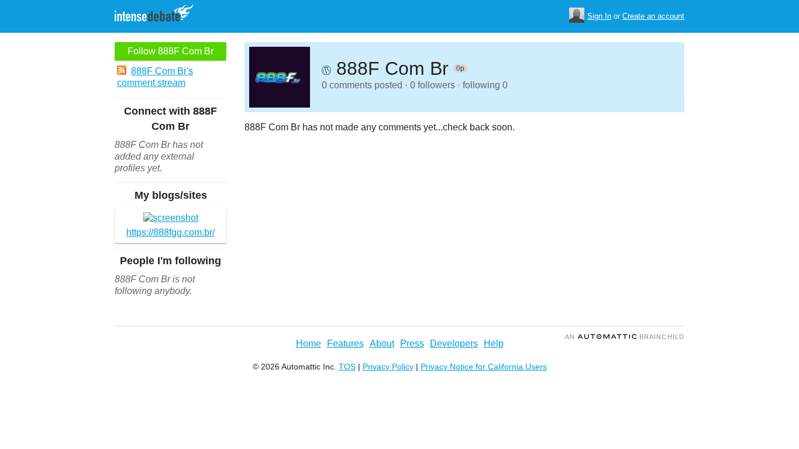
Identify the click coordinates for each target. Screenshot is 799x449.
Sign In (599, 16)
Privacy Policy (388, 366)
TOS (347, 366)
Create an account (653, 16)
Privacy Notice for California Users (484, 366)
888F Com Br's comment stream (155, 77)
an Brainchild (624, 336)
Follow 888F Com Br (170, 51)
